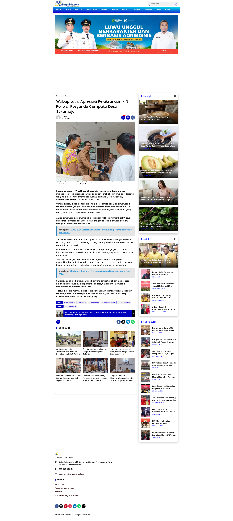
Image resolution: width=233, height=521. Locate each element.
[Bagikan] (133, 117)
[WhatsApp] (133, 322)
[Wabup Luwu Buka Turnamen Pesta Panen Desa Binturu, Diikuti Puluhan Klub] (68, 339)
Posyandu (95, 302)
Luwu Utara (70, 302)
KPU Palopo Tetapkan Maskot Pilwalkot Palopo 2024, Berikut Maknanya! (163, 375)
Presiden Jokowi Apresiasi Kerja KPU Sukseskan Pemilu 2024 (163, 387)
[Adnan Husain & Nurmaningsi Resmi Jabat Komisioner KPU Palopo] (145, 309)
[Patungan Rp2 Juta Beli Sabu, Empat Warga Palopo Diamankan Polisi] (122, 339)
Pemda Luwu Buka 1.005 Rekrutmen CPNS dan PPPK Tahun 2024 (163, 329)
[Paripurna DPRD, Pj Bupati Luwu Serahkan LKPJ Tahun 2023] (145, 435)
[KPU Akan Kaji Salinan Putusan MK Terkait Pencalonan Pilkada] (145, 423)
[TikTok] (84, 506)
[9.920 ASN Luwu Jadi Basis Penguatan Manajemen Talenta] (95, 339)
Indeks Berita (60, 484)
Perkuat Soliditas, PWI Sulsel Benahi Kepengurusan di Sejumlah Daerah (68, 378)
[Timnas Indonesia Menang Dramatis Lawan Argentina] (145, 400)
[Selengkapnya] (175, 96)
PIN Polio (82, 302)
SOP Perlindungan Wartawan (67, 495)
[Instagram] (70, 506)
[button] (175, 4)
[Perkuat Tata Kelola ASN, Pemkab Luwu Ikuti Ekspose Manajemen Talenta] (95, 365)
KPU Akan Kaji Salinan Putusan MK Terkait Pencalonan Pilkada (161, 422)
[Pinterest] (66, 506)
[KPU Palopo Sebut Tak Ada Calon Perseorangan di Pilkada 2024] (145, 365)
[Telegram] (128, 322)
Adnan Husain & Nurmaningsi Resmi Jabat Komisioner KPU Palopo (163, 308)
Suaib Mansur (109, 302)
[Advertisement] (116, 72)
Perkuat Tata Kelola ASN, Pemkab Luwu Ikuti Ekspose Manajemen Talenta (95, 378)
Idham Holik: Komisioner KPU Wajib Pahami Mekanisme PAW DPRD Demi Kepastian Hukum (162, 273)
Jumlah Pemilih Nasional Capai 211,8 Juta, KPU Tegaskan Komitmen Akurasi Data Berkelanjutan (163, 285)
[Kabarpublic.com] (67, 3)
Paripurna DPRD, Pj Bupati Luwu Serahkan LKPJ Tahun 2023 (164, 434)
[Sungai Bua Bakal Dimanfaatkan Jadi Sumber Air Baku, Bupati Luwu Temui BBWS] (122, 365)
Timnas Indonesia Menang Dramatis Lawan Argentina (164, 399)
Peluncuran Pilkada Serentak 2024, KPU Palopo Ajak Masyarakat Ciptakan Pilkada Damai (164, 410)
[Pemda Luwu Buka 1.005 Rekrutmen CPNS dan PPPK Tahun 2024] (145, 330)
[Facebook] (118, 322)
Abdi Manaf (66, 117)
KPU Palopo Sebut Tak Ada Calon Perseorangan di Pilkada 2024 (164, 364)
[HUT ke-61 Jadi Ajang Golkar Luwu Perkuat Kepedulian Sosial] (145, 297)
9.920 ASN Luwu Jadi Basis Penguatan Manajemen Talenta (94, 351)
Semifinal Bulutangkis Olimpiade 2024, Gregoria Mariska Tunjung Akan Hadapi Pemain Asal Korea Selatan (164, 352)
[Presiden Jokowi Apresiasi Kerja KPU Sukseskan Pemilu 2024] (145, 388)
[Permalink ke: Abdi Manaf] (59, 117)
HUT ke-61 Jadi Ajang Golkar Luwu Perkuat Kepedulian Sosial (161, 296)
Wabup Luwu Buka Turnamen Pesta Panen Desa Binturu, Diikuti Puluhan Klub (68, 351)
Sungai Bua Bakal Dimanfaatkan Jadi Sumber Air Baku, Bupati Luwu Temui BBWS (122, 378)
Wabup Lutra (125, 302)
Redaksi (58, 492)
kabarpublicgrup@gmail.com (72, 474)
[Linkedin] (75, 506)
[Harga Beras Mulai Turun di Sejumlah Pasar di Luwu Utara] (145, 342)
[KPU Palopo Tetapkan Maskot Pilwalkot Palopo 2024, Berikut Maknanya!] (145, 377)
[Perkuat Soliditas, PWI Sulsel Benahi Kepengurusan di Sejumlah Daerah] (68, 365)
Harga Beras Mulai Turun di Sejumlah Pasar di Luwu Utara (164, 341)
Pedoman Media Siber (64, 488)
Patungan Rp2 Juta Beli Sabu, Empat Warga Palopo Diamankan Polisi (122, 351)
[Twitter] (123, 322)
